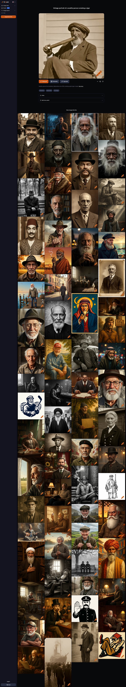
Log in (8, 681)
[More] (97, 81)
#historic (42, 90)
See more (81, 86)
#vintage (56, 90)
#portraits (49, 90)
